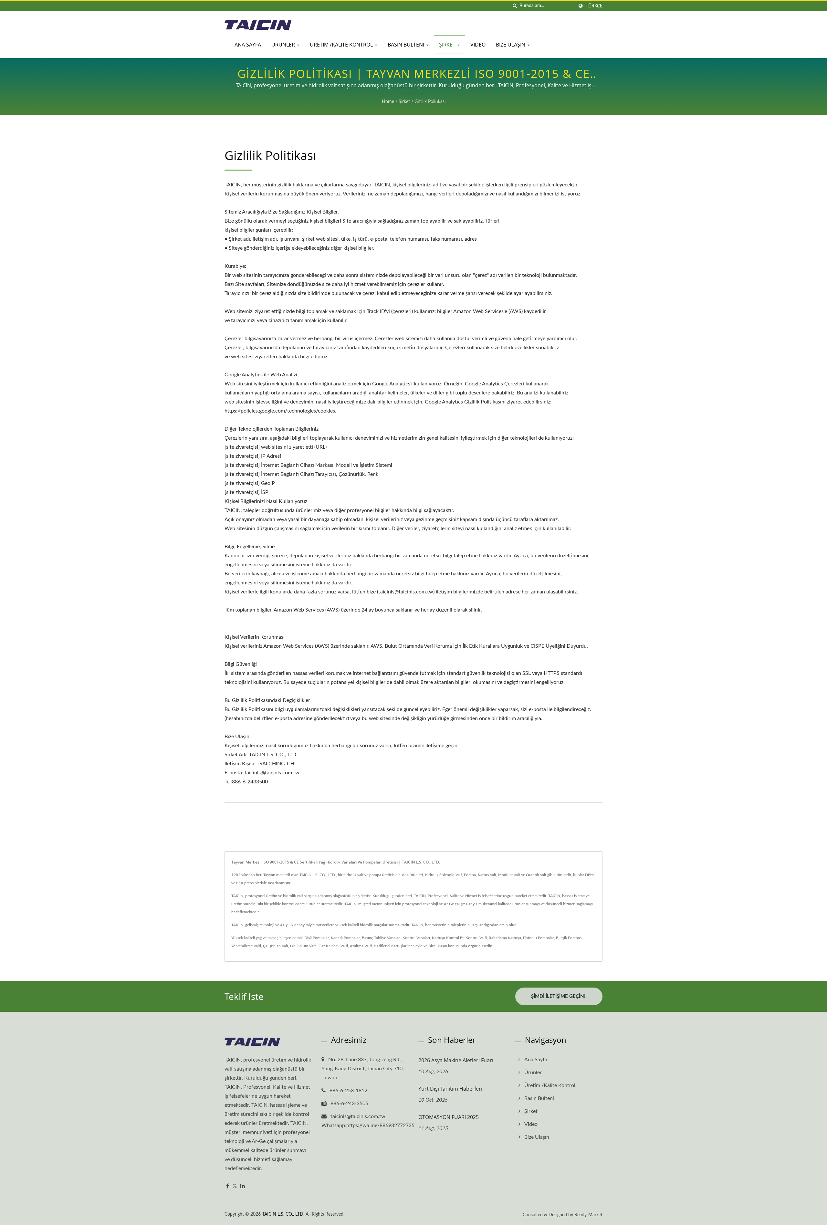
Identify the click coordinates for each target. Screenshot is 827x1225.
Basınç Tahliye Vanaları (381, 938)
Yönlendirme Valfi (246, 946)
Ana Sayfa (248, 44)
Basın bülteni (406, 44)
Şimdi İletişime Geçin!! (559, 996)
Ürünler (283, 44)
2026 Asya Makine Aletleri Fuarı (455, 1060)
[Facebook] (227, 1186)
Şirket (448, 44)
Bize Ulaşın (511, 44)
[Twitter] (234, 1186)
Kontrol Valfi (476, 938)
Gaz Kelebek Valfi (333, 946)
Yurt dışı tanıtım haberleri (450, 1088)
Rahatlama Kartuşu (505, 938)
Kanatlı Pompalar (345, 938)
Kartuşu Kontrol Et (448, 938)
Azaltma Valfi (361, 946)
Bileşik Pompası (569, 938)
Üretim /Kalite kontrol (342, 44)
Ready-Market (588, 1215)
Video (478, 44)
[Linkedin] (242, 1186)
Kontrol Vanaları (416, 938)
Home (388, 101)
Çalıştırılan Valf (275, 946)
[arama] (514, 6)
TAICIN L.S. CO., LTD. (283, 1214)
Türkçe (594, 6)
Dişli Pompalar (316, 938)
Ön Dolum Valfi (303, 946)
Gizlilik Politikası (429, 101)
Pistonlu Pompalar (538, 938)
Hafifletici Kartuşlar (390, 946)
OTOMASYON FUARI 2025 (448, 1117)
